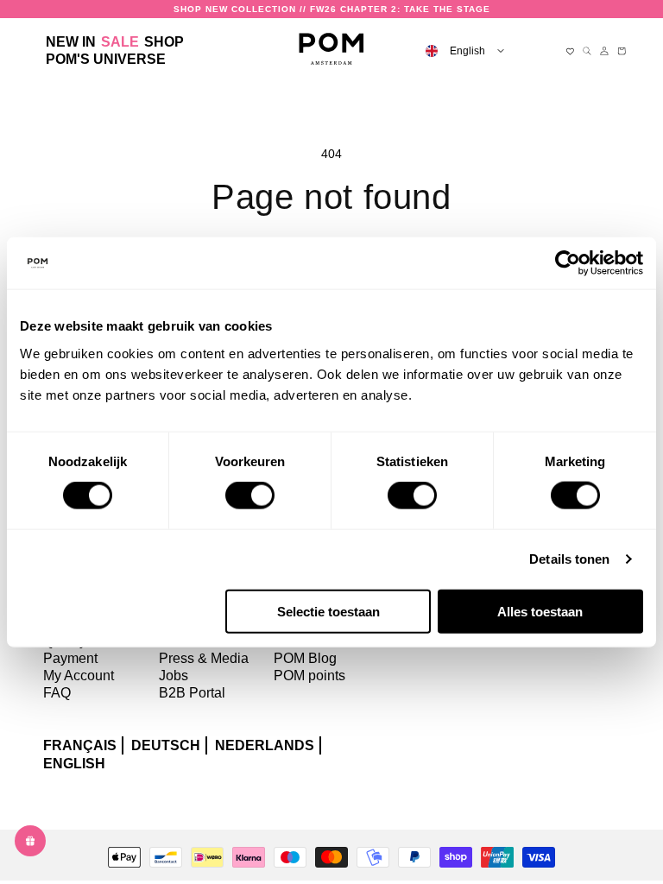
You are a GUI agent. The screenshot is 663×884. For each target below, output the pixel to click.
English (74, 763)
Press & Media (204, 658)
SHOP (164, 42)
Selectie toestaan (328, 610)
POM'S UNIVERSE (106, 59)
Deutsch (165, 745)
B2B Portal (192, 692)
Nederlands (264, 745)
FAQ (57, 692)
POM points (309, 675)
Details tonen (569, 559)
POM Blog (305, 658)
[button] (164, 42)
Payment (70, 658)
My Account (78, 675)
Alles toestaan (540, 610)
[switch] (250, 495)
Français (80, 745)
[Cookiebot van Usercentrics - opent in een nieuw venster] (567, 263)
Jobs (173, 675)
